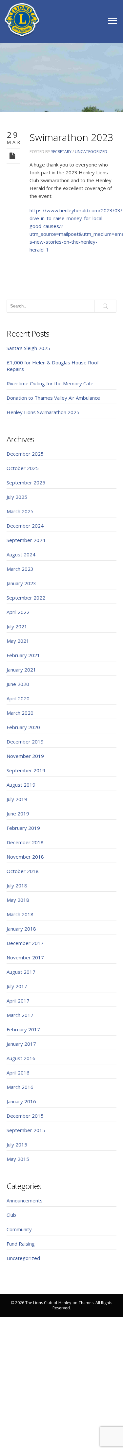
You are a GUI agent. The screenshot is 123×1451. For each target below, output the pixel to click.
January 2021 (21, 669)
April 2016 (18, 1072)
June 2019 (18, 813)
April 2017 (18, 1000)
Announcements (25, 1200)
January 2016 (21, 1101)
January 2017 (21, 1043)
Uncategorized (91, 151)
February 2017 (23, 1029)
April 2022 (18, 612)
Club (11, 1215)
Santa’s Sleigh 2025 (28, 348)
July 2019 (17, 799)
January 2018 (21, 928)
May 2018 (18, 900)
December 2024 (25, 525)
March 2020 (20, 712)
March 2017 (20, 1015)
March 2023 (20, 569)
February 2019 (23, 828)
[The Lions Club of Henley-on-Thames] (22, 20)
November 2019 (25, 756)
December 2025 (25, 453)
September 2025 (26, 482)
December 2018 (25, 842)
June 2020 (18, 684)
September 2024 (26, 540)
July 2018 (17, 885)
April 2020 (18, 698)
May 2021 (18, 641)
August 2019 (21, 784)
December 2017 (25, 943)
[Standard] (13, 155)
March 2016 (20, 1087)
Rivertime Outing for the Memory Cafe (50, 383)
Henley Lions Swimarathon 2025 (43, 412)
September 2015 (26, 1130)
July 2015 (17, 1144)
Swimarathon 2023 (71, 137)
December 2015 (25, 1115)
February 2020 (23, 727)
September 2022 (26, 597)
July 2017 (17, 986)
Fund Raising (21, 1243)
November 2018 (25, 856)
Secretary (61, 151)
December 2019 (25, 741)
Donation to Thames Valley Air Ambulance (53, 397)
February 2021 (23, 655)
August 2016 (21, 1058)
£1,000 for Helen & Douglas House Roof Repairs (53, 365)
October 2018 (23, 871)
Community (19, 1229)
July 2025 (17, 497)
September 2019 (26, 770)
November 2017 (25, 957)
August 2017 (21, 972)
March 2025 (20, 511)
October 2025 (23, 468)
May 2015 (18, 1159)
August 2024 (21, 554)
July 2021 (17, 626)
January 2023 (21, 583)
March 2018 (20, 914)
